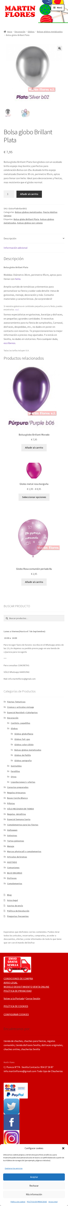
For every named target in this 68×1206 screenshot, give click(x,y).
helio (18, 278)
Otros (13, 776)
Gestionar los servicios (13, 1168)
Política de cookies (18, 1201)
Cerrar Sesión (33, 998)
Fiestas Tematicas (16, 701)
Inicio (9, 31)
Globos (31, 31)
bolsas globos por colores (30, 222)
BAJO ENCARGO (14, 873)
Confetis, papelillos (20, 723)
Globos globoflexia (23, 733)
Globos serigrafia (23, 760)
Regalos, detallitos (16, 814)
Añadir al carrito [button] (34, 447)
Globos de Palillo (22, 755)
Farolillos (15, 771)
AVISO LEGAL (11, 982)
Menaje (10, 846)
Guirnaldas (16, 765)
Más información (34, 1194)
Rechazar (34, 1185)
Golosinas (12, 835)
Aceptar (34, 1176)
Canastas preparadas (17, 787)
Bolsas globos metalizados (50, 31)
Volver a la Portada (14, 998)
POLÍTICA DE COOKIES (16, 1006)
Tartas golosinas (15, 840)
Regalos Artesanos (16, 792)
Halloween (12, 830)
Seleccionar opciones (34, 497)
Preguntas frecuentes (18, 916)
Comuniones (13, 867)
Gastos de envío (15, 905)
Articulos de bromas (17, 856)
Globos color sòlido (24, 744)
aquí (17, 309)
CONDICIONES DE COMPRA (18, 978)
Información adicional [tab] (16, 247)
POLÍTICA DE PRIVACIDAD (37, 1201)
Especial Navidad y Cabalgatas (22, 712)
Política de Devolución (18, 910)
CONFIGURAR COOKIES (16, 1014)
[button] (63, 1148)
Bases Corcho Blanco (17, 798)
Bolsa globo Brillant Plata (26, 219)
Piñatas (11, 803)
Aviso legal (12, 900)
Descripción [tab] (10, 238)
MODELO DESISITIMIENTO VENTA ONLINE (26, 986)
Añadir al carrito (29, 194)
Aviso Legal (53, 1201)
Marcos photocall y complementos (24, 851)
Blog (9, 894)
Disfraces (12, 878)
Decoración (20, 31)
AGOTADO (12, 862)
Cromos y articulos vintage (20, 707)
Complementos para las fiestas (22, 824)
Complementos (14, 883)
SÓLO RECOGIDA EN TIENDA (20, 808)
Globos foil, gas (22, 739)
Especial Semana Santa (18, 819)
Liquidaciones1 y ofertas (23, 782)
